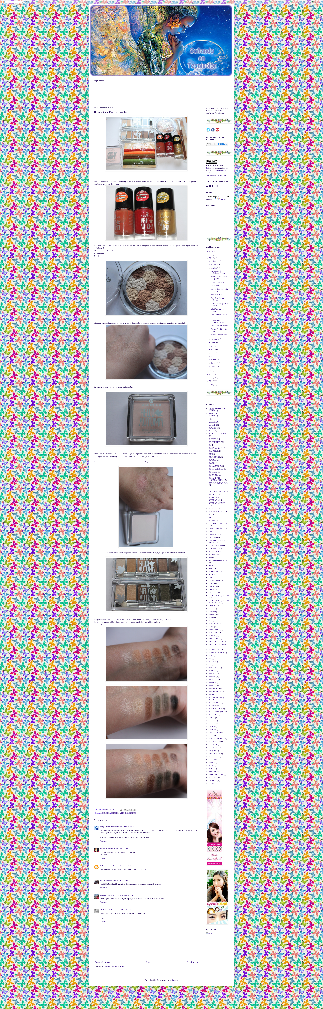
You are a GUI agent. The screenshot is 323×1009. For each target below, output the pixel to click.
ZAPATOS (212, 780)
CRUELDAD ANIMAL (217, 491)
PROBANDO (213, 688)
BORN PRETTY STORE (218, 434)
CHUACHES (106, 813)
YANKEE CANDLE (216, 774)
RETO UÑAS (214, 715)
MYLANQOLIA (215, 638)
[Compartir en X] (130, 810)
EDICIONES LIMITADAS (119, 813)
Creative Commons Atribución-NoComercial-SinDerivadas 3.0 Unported (216, 173)
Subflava (209, 168)
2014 (211, 258)
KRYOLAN (213, 586)
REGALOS (213, 706)
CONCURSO (213, 475)
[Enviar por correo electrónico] (125, 810)
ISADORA (212, 574)
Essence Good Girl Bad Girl (219, 330)
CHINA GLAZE (215, 448)
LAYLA (211, 589)
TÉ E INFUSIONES (216, 739)
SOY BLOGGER (215, 733)
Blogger (174, 980)
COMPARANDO (215, 466)
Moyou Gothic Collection (220, 325)
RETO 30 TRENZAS (216, 712)
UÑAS (211, 762)
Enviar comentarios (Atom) (114, 966)
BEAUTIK (212, 428)
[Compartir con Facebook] (132, 810)
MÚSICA (212, 635)
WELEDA (212, 772)
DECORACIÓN (214, 500)
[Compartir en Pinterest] (134, 810)
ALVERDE (213, 425)
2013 (211, 371)
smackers (212, 724)
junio (213, 349)
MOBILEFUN (214, 623)
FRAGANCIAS (214, 548)
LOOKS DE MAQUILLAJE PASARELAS (219, 601)
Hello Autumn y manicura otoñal (217, 321)
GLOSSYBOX (214, 551)
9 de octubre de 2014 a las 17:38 (122, 826)
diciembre (215, 261)
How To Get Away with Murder (219, 290)
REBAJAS (212, 694)
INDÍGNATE (213, 571)
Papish (102, 880)
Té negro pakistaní (217, 282)
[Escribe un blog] (127, 810)
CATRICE (212, 439)
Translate (223, 199)
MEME (211, 617)
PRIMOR (212, 685)
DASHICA (212, 494)
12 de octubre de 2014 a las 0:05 (120, 910)
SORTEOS (213, 729)
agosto (213, 342)
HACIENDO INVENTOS (218, 560)
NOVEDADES (214, 650)
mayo (213, 353)
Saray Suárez (105, 826)
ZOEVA (211, 783)
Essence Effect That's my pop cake (219, 277)
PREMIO (212, 673)
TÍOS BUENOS (214, 754)
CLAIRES (212, 460)
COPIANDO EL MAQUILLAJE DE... (216, 479)
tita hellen (104, 909)
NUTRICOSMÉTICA (216, 653)
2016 (211, 251)
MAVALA (212, 614)
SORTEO (212, 727)
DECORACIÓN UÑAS (217, 503)
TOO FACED (213, 757)
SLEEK (211, 721)
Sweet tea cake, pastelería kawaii (220, 304)
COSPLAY (213, 488)
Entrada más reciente (102, 962)
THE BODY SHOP (215, 747)
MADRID (212, 612)
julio (213, 346)
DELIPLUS (213, 508)
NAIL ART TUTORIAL (217, 644)
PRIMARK (213, 683)
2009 (211, 384)
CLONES (212, 463)
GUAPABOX (213, 554)
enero (213, 366)
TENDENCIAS (214, 742)
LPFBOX (212, 605)
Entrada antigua (192, 962)
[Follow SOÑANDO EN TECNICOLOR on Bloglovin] (217, 145)
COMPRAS (213, 472)
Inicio (148, 962)
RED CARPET (214, 703)
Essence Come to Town (219, 334)
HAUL (211, 565)
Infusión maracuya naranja (217, 310)
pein (210, 665)
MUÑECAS (213, 632)
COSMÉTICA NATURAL (218, 483)
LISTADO (212, 592)
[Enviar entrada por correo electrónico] (120, 810)
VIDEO (211, 769)
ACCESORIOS (214, 422)
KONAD (212, 583)
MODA (211, 626)
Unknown (103, 865)
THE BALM (213, 744)
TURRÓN (212, 759)
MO (210, 620)
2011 (211, 377)
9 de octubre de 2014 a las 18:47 (119, 866)
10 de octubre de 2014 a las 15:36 (118, 880)
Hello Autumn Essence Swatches (219, 315)
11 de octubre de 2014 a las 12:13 (129, 895)
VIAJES (211, 765)
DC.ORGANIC (214, 497)
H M (210, 557)
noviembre (215, 264)
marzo (213, 359)
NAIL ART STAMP (216, 641)
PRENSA (212, 676)
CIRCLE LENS (214, 457)
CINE (211, 454)
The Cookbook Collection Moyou (218, 272)
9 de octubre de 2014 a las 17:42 (116, 848)
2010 (211, 381)
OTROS (211, 661)
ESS (210, 531)
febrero (214, 363)
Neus (102, 848)
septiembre (215, 339)
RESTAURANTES (215, 709)
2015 (211, 254)
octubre (214, 268)
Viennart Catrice (216, 294)
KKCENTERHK (214, 580)
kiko (210, 577)
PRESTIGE (213, 680)
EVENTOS (213, 537)
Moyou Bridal (215, 285)
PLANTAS (213, 670)
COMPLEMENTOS (216, 469)
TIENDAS (212, 751)
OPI (210, 658)
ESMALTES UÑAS (216, 528)
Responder (103, 841)
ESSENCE (132, 813)
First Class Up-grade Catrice (218, 299)
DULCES (212, 520)
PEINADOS (213, 668)
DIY (210, 514)
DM (210, 517)
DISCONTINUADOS (216, 511)
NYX (210, 655)
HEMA (211, 568)
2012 (211, 374)
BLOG (211, 431)
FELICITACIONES (216, 545)
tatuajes (211, 736)
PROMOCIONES (215, 691)
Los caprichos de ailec (108, 895)
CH (210, 445)
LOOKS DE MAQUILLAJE (219, 595)
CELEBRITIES (214, 442)
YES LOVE (213, 777)
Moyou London (214, 629)
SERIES (212, 718)
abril (213, 356)
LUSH (211, 608)
